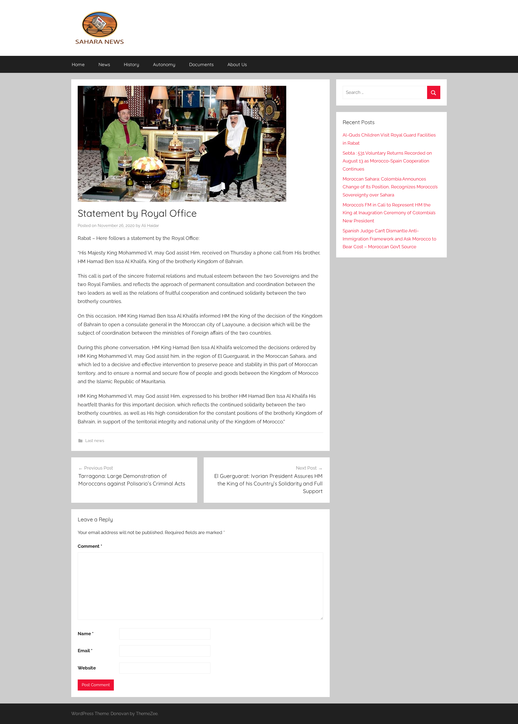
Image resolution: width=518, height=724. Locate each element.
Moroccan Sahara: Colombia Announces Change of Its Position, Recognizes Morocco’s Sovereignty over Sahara (390, 187)
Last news (94, 440)
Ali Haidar (150, 225)
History (131, 64)
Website (87, 668)
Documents (201, 64)
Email (85, 650)
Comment (90, 546)
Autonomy (164, 64)
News (104, 64)
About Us (237, 64)
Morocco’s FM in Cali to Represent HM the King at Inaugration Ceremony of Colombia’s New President (389, 213)
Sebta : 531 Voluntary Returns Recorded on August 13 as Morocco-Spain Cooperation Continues (387, 161)
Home (78, 64)
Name (86, 633)
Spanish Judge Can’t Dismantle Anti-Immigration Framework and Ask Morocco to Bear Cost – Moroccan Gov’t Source (389, 239)
